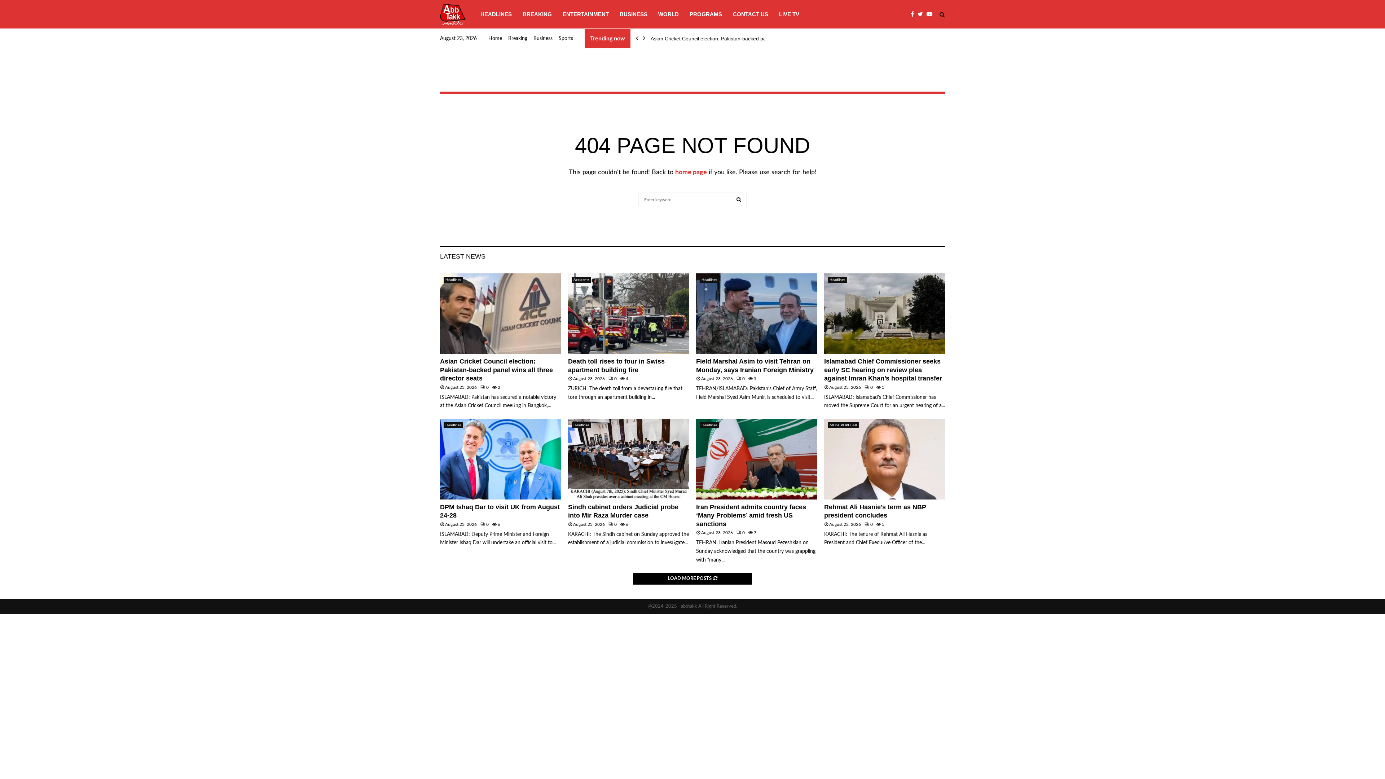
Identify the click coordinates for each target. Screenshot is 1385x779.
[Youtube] (931, 14)
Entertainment (586, 14)
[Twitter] (922, 14)
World (668, 14)
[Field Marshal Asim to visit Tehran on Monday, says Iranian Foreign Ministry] (756, 313)
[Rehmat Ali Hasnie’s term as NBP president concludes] (884, 459)
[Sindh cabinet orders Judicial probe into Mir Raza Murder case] (628, 459)
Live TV (789, 14)
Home (495, 38)
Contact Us (750, 14)
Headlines (496, 14)
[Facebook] (914, 14)
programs (706, 14)
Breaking (537, 14)
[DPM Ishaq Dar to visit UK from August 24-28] (500, 459)
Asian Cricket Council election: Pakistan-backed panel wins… (720, 38)
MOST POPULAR (843, 425)
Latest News (462, 256)
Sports (566, 38)
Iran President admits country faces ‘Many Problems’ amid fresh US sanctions (751, 515)
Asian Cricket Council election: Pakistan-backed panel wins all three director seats (496, 370)
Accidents (581, 280)
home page (691, 172)
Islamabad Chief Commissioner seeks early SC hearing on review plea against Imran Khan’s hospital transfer (883, 370)
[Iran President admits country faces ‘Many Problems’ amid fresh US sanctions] (756, 459)
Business (633, 14)
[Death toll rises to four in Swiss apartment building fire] (628, 313)
